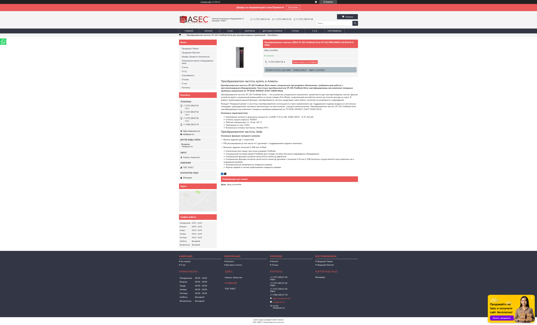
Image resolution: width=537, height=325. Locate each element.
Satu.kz (281, 320)
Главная (189, 31)
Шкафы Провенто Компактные (196, 57)
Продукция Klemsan (191, 52)
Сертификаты (334, 31)
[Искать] (355, 23)
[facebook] (222, 174)
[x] (225, 174)
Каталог (209, 31)
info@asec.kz (188, 134)
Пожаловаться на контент (274, 322)
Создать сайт (206, 2)
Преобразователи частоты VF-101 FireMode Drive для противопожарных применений (226, 35)
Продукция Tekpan (190, 48)
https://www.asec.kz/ (191, 131)
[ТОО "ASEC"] (194, 24)
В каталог (293, 7)
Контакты (250, 31)
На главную (185, 261)
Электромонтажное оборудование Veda (197, 62)
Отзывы (185, 79)
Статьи (295, 31)
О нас (230, 31)
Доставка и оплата (272, 31)
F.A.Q (314, 31)
